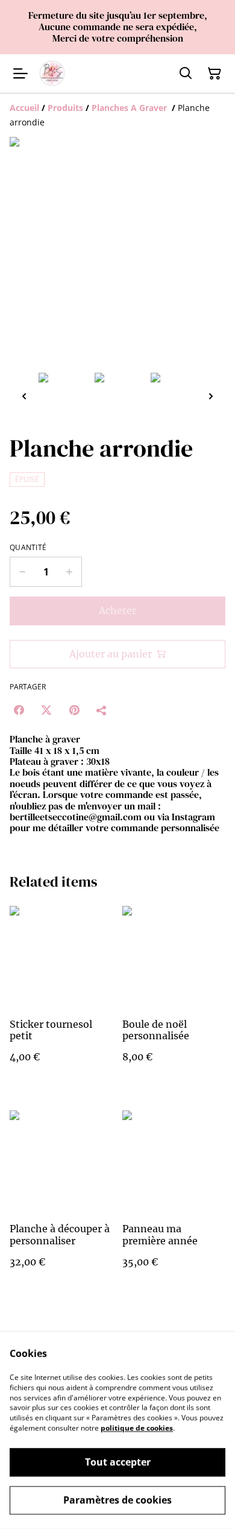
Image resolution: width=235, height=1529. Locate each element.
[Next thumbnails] (210, 396)
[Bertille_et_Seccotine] (52, 73)
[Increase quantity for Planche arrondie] (69, 572)
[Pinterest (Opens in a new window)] (74, 710)
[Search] (185, 73)
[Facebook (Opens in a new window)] (19, 710)
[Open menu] (20, 73)
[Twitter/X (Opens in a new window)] (46, 710)
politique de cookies (137, 1428)
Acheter (117, 610)
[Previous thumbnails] (24, 396)
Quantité (28, 547)
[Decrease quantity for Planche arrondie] (22, 572)
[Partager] (102, 710)
